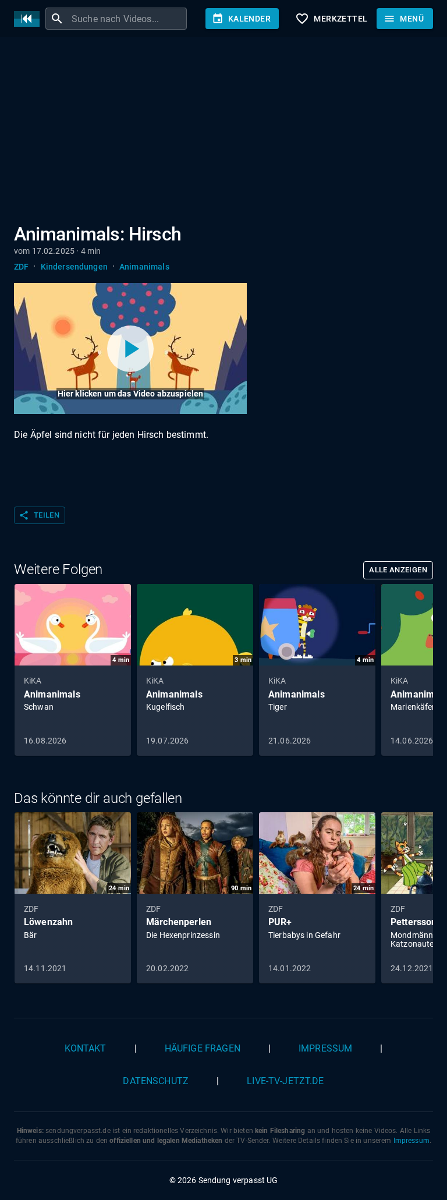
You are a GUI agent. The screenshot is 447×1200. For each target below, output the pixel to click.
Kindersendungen (74, 266)
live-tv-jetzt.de (285, 1080)
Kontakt (86, 1048)
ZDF (21, 266)
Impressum (325, 1048)
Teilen (39, 515)
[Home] (29, 19)
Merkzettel (331, 19)
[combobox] (128, 19)
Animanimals (144, 266)
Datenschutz (156, 1080)
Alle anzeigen (398, 569)
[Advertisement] (223, 132)
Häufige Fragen (202, 1048)
